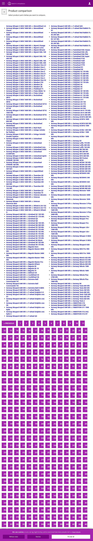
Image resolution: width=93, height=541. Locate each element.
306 (5, 481)
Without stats (13, 537)
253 (23, 452)
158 (42, 402)
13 (11, 330)
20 (55, 330)
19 (48, 330)
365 (23, 510)
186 (42, 416)
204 (67, 424)
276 (79, 459)
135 (73, 388)
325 (36, 488)
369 (48, 510)
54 (5, 352)
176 (67, 409)
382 (42, 517)
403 (86, 524)
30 (30, 337)
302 (67, 474)
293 (11, 474)
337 (23, 495)
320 (5, 488)
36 (67, 337)
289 (73, 467)
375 (86, 510)
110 (5, 380)
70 (17, 359)
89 (48, 366)
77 (61, 359)
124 (5, 388)
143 (36, 395)
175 (61, 409)
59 (36, 352)
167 (11, 409)
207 (86, 424)
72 (30, 359)
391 (11, 524)
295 (23, 474)
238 (17, 445)
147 (61, 395)
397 (48, 524)
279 (11, 467)
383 (48, 517)
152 (5, 402)
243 (48, 445)
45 (36, 345)
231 (61, 438)
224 (17, 438)
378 (17, 517)
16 (30, 330)
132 (55, 388)
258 (55, 452)
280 (17, 467)
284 (42, 467)
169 (23, 409)
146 (55, 395)
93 (73, 366)
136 (79, 388)
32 (42, 337)
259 (61, 452)
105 (61, 373)
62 (55, 352)
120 (67, 380)
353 (36, 502)
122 (79, 380)
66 (79, 352)
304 (79, 474)
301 (61, 474)
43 (23, 345)
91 (61, 366)
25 (86, 330)
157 (36, 402)
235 (86, 438)
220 (79, 431)
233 (73, 438)
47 (48, 345)
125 (11, 388)
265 (11, 459)
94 (79, 366)
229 (48, 438)
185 (36, 416)
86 (30, 366)
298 (42, 474)
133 (61, 388)
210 (17, 431)
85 (23, 366)
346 (79, 495)
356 (55, 502)
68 (5, 359)
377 (11, 517)
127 (23, 388)
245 (61, 445)
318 (79, 481)
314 (55, 481)
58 (30, 352)
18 (42, 330)
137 (86, 388)
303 (73, 474)
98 (17, 373)
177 (73, 409)
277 (86, 459)
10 (77, 323)
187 (48, 416)
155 (23, 402)
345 (73, 495)
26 (5, 337)
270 (42, 459)
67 (86, 352)
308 (17, 481)
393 (23, 524)
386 (67, 517)
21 (61, 330)
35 (61, 337)
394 (30, 524)
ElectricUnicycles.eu (16, 3)
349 (11, 502)
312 (42, 481)
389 (86, 517)
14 (17, 330)
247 (73, 445)
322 (17, 488)
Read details (76, 532)
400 (67, 524)
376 (5, 517)
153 (11, 402)
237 (11, 445)
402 (79, 524)
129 (36, 388)
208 (5, 431)
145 (48, 395)
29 (23, 337)
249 (86, 445)
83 (11, 366)
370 (55, 510)
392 (17, 524)
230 (55, 438)
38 (79, 337)
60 (42, 352)
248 (79, 445)
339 (36, 495)
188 (55, 416)
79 (73, 359)
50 (67, 345)
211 (23, 431)
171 (36, 409)
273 (61, 459)
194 (5, 424)
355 (48, 502)
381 (36, 517)
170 (30, 409)
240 (30, 445)
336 (17, 495)
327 (48, 488)
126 (17, 388)
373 (73, 510)
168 (17, 409)
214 (42, 431)
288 (67, 467)
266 (17, 459)
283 (36, 467)
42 (17, 345)
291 (86, 467)
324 (30, 488)
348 (5, 502)
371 (61, 510)
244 (55, 445)
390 (5, 524)
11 (83, 323)
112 (17, 380)
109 (86, 373)
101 (36, 373)
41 (11, 345)
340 (42, 495)
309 (23, 481)
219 (73, 431)
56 (17, 352)
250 (5, 452)
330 (67, 488)
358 (67, 502)
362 (5, 510)
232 (67, 438)
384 (55, 517)
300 (55, 474)
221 (86, 431)
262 (79, 452)
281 (23, 467)
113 (23, 380)
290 (79, 467)
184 (30, 416)
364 (17, 510)
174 (55, 409)
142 (30, 395)
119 (61, 380)
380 (30, 517)
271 (48, 459)
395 (36, 524)
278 (5, 467)
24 (79, 330)
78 (67, 359)
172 (42, 409)
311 (36, 481)
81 (86, 359)
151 (86, 395)
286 (55, 467)
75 (48, 359)
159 (48, 402)
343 (61, 495)
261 (73, 452)
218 (67, 431)
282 (30, 467)
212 (30, 431)
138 (5, 395)
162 (67, 402)
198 (30, 424)
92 (67, 366)
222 (5, 438)
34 (55, 337)
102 (42, 373)
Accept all (71, 537)
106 (67, 373)
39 (86, 337)
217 (61, 431)
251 (11, 452)
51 (73, 345)
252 (17, 452)
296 (30, 474)
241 (36, 445)
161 (61, 402)
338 (30, 495)
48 (55, 345)
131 (48, 388)
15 (23, 330)
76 (55, 359)
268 (30, 459)
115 (36, 380)
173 (48, 409)
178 (79, 409)
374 (79, 510)
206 (79, 424)
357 (61, 502)
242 (42, 445)
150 (79, 395)
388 (79, 517)
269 (36, 459)
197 (23, 424)
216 (55, 431)
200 (42, 424)
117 (48, 380)
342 (55, 495)
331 (73, 488)
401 (73, 524)
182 (17, 416)
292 (5, 474)
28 (17, 337)
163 (73, 402)
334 (5, 495)
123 (86, 380)
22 (67, 330)
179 (86, 409)
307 (11, 481)
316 (67, 481)
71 (23, 359)
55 (11, 352)
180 (5, 416)
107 (73, 373)
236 (5, 445)
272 (55, 459)
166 (5, 409)
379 (23, 517)
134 (67, 388)
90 (55, 366)
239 (23, 445)
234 (79, 438)
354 (42, 502)
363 (11, 510)
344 (67, 495)
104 (55, 373)
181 (11, 416)
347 (86, 495)
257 (48, 452)
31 (36, 337)
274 (67, 459)
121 (73, 380)
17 (36, 330)
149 (73, 395)
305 (86, 474)
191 (73, 416)
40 (5, 345)
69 (11, 359)
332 (79, 488)
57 (23, 352)
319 (86, 481)
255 (36, 452)
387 (73, 517)
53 (86, 345)
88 (42, 366)
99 (23, 373)
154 (17, 402)
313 (48, 481)
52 (79, 345)
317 (73, 481)
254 (30, 452)
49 (61, 345)
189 (61, 416)
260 (67, 452)
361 (86, 502)
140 (17, 395)
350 (17, 502)
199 (36, 424)
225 (23, 438)
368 (42, 510)
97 (11, 373)
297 (36, 474)
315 (61, 481)
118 (55, 380)
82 (5, 366)
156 (30, 402)
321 (11, 488)
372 (67, 510)
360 (79, 502)
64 (67, 352)
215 (48, 431)
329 (61, 488)
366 (30, 510)
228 (42, 438)
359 (73, 502)
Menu (3, 3)
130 (42, 388)
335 (11, 495)
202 (55, 424)
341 (48, 495)
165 (86, 402)
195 (11, 424)
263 (86, 452)
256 (42, 452)
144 (42, 395)
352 (30, 502)
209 (11, 431)
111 (11, 380)
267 (23, 459)
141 (23, 395)
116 (42, 380)
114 (30, 380)
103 (48, 373)
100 (30, 373)
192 (79, 416)
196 (17, 424)
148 (67, 395)
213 (36, 431)
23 (73, 330)
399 (61, 524)
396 (42, 524)
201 (48, 424)
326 (42, 488)
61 (48, 352)
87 (36, 366)
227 (36, 438)
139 (11, 395)
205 (73, 424)
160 (55, 402)
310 (30, 481)
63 (61, 352)
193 (86, 416)
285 (48, 467)
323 (23, 488)
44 (30, 345)
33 (48, 337)
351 (23, 502)
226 (30, 438)
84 (17, 366)
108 (79, 373)
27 (11, 337)
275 (73, 459)
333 (86, 488)
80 (79, 359)
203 (61, 424)
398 (55, 524)
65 (73, 352)
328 (55, 488)
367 (36, 510)
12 (5, 330)
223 (11, 438)
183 (23, 416)
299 (48, 474)
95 (86, 366)
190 (67, 416)
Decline (38, 537)
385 (61, 517)
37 (73, 337)
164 (79, 402)
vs (26, 26)
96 (5, 373)
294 (17, 474)
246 (67, 445)
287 (61, 467)
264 (5, 459)
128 (30, 388)
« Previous (9, 323)
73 (36, 359)
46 (42, 345)
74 (42, 359)
